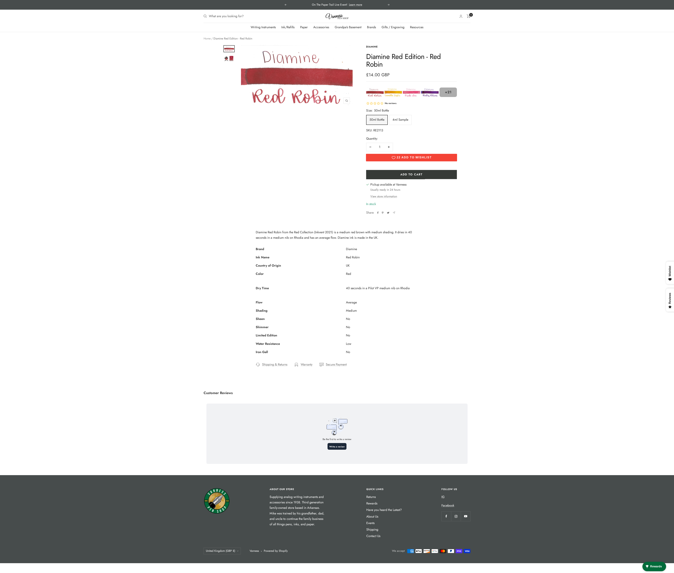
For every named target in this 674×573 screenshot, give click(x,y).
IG (443, 497)
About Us (372, 516)
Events (370, 523)
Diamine (372, 46)
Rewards (371, 503)
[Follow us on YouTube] (465, 516)
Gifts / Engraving (393, 27)
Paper (304, 27)
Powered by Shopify (276, 551)
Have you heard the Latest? (384, 510)
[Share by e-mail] (394, 213)
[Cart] (468, 16)
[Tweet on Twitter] (388, 213)
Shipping (372, 529)
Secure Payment (336, 364)
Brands (371, 27)
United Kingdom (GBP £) (220, 551)
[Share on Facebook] (378, 213)
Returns (371, 497)
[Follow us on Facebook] (446, 516)
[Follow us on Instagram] (456, 516)
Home (207, 38)
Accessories (321, 27)
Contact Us (373, 536)
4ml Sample (400, 119)
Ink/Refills (288, 27)
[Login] (460, 16)
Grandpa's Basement (348, 27)
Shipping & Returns (274, 364)
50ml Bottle (376, 119)
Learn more (355, 5)
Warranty (306, 364)
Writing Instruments (263, 27)
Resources (416, 27)
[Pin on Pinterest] (383, 213)
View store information (383, 196)
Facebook (447, 505)
